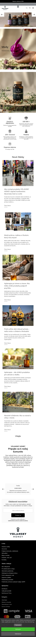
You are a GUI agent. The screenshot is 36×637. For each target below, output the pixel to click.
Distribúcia (4, 587)
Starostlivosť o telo (7, 603)
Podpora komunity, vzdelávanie (10, 549)
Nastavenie (18, 625)
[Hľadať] (26, 8)
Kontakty (4, 558)
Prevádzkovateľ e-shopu (8, 567)
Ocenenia (4, 547)
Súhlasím (18, 629)
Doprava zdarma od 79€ (18, 1)
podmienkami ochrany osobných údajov (18, 519)
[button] (2, 14)
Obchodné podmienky (7, 569)
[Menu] (33, 8)
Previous (3, 487)
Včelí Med (4, 598)
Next (33, 487)
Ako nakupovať (6, 565)
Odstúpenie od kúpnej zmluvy (9, 571)
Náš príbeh (4, 551)
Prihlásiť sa (18, 513)
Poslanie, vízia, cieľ (6, 556)
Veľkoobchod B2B (6, 589)
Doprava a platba (6, 576)
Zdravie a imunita (6, 600)
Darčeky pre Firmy (6, 591)
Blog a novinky (5, 554)
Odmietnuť (18, 634)
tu (33, 622)
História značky (6, 545)
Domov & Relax (6, 605)
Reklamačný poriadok (7, 578)
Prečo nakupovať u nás (8, 573)
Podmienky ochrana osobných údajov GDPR (13, 580)
